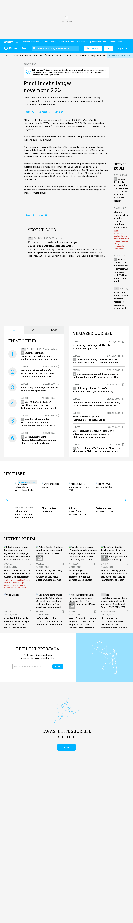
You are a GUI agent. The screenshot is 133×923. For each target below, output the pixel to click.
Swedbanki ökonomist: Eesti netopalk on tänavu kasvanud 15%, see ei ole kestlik (38, 422)
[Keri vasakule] (7, 499)
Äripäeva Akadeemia (24, 508)
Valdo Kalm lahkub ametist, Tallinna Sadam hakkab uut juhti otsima (49, 621)
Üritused (48, 55)
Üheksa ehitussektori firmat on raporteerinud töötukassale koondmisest (18, 573)
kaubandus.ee (82, 42)
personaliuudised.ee (98, 42)
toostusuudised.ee (49, 42)
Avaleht (8, 55)
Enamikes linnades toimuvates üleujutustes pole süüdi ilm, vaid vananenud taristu (39, 355)
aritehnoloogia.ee (115, 42)
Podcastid (37, 55)
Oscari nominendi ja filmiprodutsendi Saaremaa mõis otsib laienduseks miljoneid (38, 439)
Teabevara (69, 55)
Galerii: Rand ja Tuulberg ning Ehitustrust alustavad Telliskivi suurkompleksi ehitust (38, 404)
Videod (58, 55)
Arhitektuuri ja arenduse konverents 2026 (77, 511)
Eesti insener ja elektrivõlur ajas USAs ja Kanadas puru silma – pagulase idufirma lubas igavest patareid (93, 433)
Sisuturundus (82, 55)
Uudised (25, 366)
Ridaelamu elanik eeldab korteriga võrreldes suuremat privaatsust (52, 244)
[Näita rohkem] (126, 42)
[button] (31, 666)
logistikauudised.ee (66, 42)
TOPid (28, 55)
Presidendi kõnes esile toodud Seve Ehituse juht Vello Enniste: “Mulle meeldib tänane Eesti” (38, 373)
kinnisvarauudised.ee (31, 42)
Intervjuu (74, 564)
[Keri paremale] (126, 499)
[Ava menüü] (17, 42)
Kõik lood (18, 55)
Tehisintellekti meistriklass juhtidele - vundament (24, 514)
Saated (24, 415)
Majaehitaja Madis (100, 55)
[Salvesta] (58, 349)
